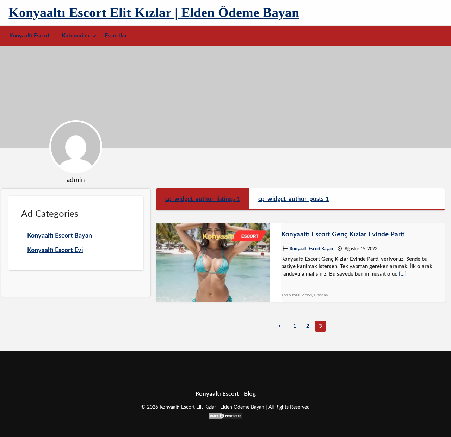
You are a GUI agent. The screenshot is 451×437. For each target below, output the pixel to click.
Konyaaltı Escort (29, 35)
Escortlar (116, 35)
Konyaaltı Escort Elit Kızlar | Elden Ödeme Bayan (153, 12)
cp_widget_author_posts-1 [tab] (293, 199)
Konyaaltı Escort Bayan (311, 249)
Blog (250, 394)
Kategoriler (76, 35)
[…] (403, 274)
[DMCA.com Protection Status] (225, 415)
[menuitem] (29, 36)
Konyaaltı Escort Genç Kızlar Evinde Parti (343, 234)
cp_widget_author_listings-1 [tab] (202, 199)
